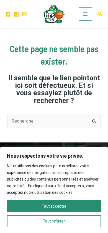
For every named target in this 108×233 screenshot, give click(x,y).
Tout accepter (54, 206)
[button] (99, 13)
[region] (54, 190)
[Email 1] (24, 14)
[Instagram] (16, 14)
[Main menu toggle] (85, 14)
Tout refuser (54, 221)
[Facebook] (8, 14)
